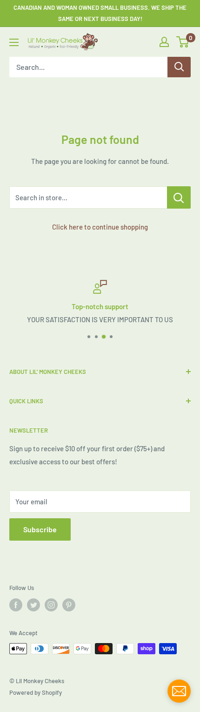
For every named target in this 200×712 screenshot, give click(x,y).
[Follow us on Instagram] (51, 604)
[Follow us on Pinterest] (68, 604)
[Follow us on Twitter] (33, 604)
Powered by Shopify (35, 692)
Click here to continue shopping (100, 227)
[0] (183, 41)
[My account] (164, 42)
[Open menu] (14, 42)
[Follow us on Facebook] (15, 604)
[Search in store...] (179, 197)
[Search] (179, 67)
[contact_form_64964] (179, 691)
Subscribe (40, 529)
